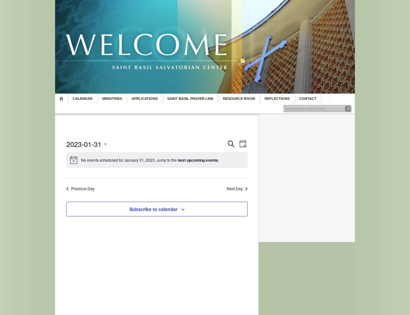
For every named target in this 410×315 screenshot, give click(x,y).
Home (62, 99)
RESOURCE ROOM (239, 99)
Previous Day (82, 188)
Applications (145, 99)
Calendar (83, 99)
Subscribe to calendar (153, 209)
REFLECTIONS (277, 99)
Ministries (112, 99)
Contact (307, 99)
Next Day (235, 188)
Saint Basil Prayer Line (190, 99)
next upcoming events (198, 160)
